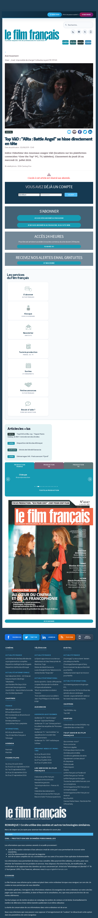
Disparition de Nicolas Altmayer (26, 443)
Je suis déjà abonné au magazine (49, 218)
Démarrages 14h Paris (13, 709)
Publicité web (69, 764)
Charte (66, 770)
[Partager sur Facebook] (79, 132)
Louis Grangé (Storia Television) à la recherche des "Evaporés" (48, 671)
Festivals (8, 750)
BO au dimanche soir (13, 712)
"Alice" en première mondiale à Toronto (46, 691)
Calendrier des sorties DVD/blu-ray (76, 725)
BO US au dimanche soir (14, 732)
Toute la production (49, 490)
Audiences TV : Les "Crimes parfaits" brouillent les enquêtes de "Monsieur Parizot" (48, 726)
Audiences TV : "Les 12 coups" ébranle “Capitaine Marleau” (45, 719)
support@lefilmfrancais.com (57, 869)
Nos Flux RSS (68, 798)
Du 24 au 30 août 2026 (14, 764)
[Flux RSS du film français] (73, 31)
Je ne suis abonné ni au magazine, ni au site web (49, 225)
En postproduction (23, 476)
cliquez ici (49, 246)
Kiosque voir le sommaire (44, 780)
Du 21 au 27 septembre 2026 (16, 775)
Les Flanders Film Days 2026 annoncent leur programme (15, 686)
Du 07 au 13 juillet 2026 (43, 760)
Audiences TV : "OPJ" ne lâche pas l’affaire (47, 742)
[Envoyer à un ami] (69, 132)
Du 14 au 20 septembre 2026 (16, 772)
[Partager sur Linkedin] (90, 132)
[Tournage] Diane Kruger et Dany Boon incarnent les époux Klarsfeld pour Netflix (77, 667)
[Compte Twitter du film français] (84, 31)
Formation (88, 42)
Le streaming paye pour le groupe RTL (76, 686)
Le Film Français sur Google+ (74, 778)
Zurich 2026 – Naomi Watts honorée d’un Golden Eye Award (19, 691)
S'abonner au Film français (44, 777)
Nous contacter (70, 744)
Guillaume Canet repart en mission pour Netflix (76, 674)
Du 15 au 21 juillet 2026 (43, 757)
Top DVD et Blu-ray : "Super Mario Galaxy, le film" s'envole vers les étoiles (26, 435)
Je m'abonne (49, 621)
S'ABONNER (86, 14)
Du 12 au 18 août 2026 (43, 754)
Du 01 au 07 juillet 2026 (43, 763)
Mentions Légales (70, 747)
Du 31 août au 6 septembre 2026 (17, 767)
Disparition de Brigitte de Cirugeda (18, 664)
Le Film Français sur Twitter (74, 776)
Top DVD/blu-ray (70, 710)
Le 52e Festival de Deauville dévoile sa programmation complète (18, 660)
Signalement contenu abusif (74, 758)
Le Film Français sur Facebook (75, 773)
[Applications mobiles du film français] (90, 31)
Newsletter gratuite (42, 783)
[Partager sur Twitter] (85, 132)
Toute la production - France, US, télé (47, 786)
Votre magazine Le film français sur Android (76, 794)
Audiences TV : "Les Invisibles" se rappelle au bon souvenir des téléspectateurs (47, 735)
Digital (80, 42)
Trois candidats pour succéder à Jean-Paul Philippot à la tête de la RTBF (47, 698)
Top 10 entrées (10, 718)
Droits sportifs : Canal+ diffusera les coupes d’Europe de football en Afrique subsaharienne (48, 684)
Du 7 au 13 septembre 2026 (15, 770)
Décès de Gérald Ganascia (25, 450)
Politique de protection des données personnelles (74, 751)
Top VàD (67, 713)
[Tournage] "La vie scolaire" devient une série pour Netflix (76, 660)
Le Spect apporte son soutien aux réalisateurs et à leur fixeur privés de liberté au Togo (48, 661)
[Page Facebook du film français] (79, 31)
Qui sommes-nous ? (71, 741)
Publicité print (69, 767)
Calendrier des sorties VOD (74, 727)
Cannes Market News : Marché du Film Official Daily (77, 802)
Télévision (73, 42)
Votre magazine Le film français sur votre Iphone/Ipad (76, 788)
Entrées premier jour (12, 721)
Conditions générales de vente (75, 756)
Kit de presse (68, 761)
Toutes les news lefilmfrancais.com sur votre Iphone (77, 782)
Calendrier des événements (45, 791)
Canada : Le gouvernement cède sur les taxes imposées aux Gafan (77, 697)
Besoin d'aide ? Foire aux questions (48, 797)
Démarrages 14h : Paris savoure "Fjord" (29, 456)
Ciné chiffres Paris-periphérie (16, 723)
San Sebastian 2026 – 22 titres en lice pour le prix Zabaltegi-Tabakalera (18, 679)
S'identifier (54, 14)
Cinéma (65, 42)
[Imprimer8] (74, 132)
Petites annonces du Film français (47, 794)
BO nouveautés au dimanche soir (17, 715)
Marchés (8, 752)
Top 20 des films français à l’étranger (15, 736)
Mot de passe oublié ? (70, 14)
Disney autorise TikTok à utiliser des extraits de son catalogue (77, 691)
